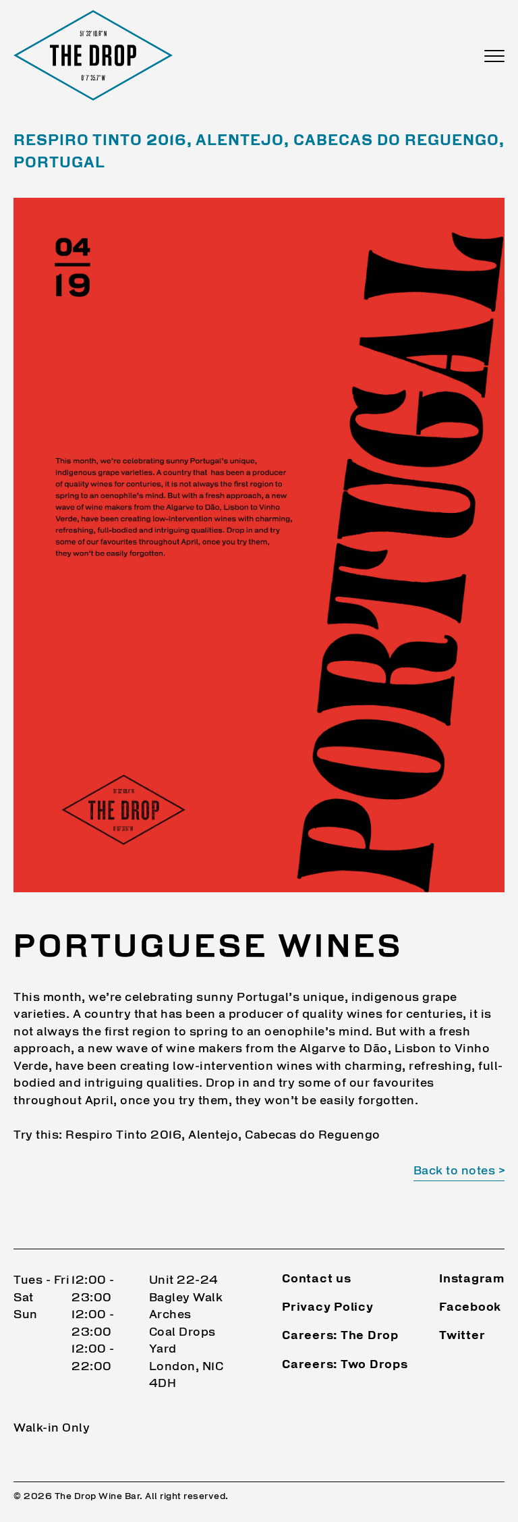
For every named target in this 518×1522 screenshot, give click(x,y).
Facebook (470, 1307)
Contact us (316, 1279)
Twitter (462, 1336)
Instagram (472, 1279)
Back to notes (454, 1171)
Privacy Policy (328, 1307)
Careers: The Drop (340, 1336)
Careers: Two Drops (345, 1365)
